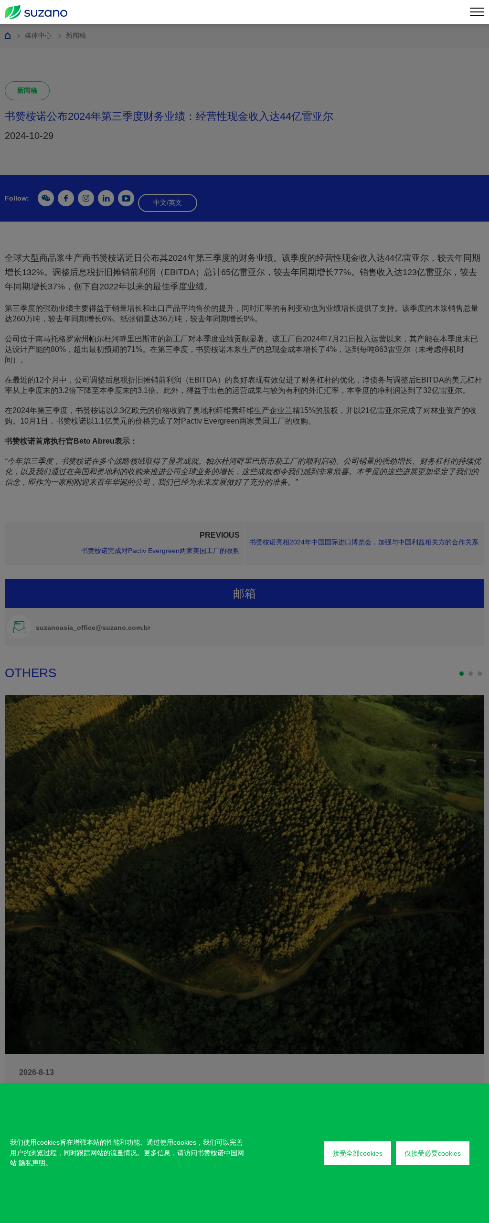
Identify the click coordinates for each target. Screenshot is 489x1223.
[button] (461, 673)
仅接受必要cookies (432, 1153)
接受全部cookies (358, 1153)
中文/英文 (167, 202)
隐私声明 (32, 1163)
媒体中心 (38, 35)
